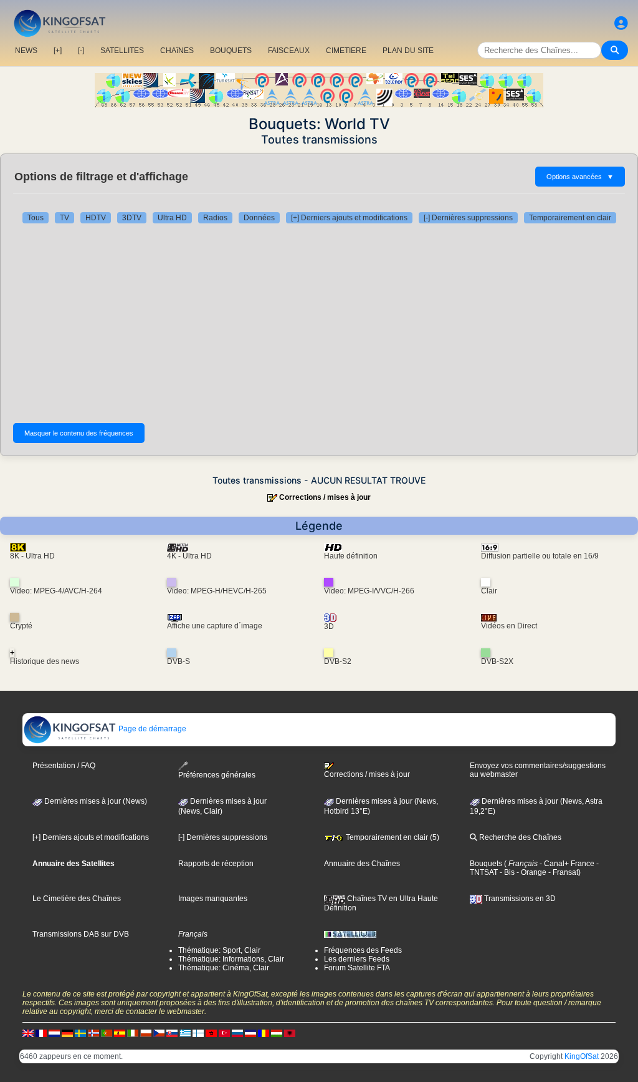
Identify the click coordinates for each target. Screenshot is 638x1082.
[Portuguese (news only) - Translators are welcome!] (106, 1033)
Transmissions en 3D (519, 898)
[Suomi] (198, 1033)
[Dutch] (54, 1033)
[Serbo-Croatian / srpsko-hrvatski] (250, 1033)
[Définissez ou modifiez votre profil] (621, 23)
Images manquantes (212, 898)
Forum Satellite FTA (357, 967)
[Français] (41, 1033)
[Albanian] (289, 1033)
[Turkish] (224, 1033)
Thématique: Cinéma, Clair (223, 967)
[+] (58, 50)
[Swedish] (80, 1033)
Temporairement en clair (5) (391, 837)
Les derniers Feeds (356, 959)
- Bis (506, 872)
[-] (81, 50)
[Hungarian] (276, 1033)
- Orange (530, 872)
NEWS (26, 50)
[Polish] (145, 1033)
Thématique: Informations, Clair (231, 959)
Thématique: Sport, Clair (219, 950)
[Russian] (237, 1033)
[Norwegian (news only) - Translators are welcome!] (93, 1033)
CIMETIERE (346, 50)
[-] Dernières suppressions (468, 217)
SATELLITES (122, 50)
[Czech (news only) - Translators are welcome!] (158, 1033)
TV (64, 217)
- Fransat (562, 872)
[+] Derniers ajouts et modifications (349, 217)
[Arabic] (211, 1033)
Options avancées (580, 176)
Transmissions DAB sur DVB (80, 934)
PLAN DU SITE (408, 50)
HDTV (95, 217)
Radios (215, 217)
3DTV (131, 217)
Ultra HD (172, 217)
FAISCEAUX (289, 50)
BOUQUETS (231, 50)
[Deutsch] (67, 1033)
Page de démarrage (151, 728)
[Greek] (185, 1033)
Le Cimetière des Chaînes (76, 898)
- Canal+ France (566, 863)
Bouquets (486, 863)
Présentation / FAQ (63, 765)
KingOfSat (581, 1056)
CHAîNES (177, 50)
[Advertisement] (319, 323)
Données (259, 217)
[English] (28, 1033)
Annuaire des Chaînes (362, 863)
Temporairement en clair (570, 217)
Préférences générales (216, 775)
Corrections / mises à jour (325, 497)
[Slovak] (172, 1033)
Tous (35, 217)
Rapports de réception (216, 863)
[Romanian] (263, 1033)
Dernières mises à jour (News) (94, 801)
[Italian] (132, 1033)
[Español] (119, 1033)
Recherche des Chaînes (519, 837)
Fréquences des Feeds (363, 950)
